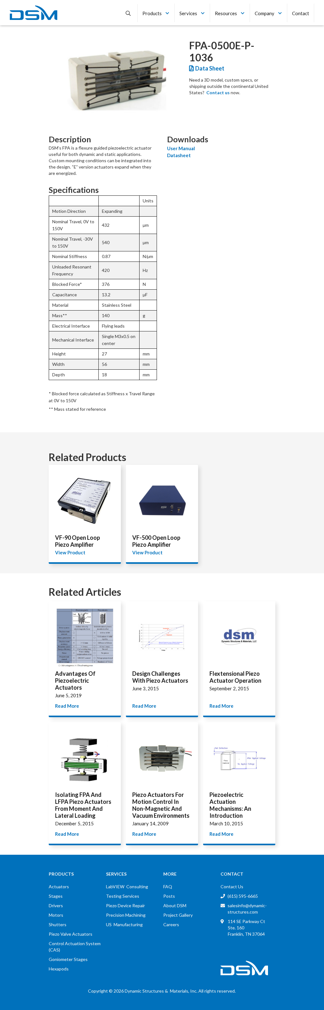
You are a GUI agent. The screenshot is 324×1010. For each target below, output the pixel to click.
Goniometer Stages (68, 959)
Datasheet (179, 155)
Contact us (218, 92)
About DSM (174, 905)
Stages (56, 896)
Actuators (59, 886)
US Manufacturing (124, 924)
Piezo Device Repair (125, 905)
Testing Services (122, 896)
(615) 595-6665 (242, 896)
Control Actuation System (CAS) (75, 946)
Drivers (56, 905)
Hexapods (59, 968)
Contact (300, 13)
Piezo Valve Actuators (70, 934)
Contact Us (232, 886)
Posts (169, 896)
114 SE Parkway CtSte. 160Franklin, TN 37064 (246, 928)
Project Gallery (178, 915)
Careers (171, 924)
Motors (56, 915)
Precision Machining (126, 915)
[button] (156, 12)
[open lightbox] (116, 80)
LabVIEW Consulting (127, 886)
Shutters (57, 924)
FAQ (167, 886)
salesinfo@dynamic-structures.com (247, 909)
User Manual (181, 148)
